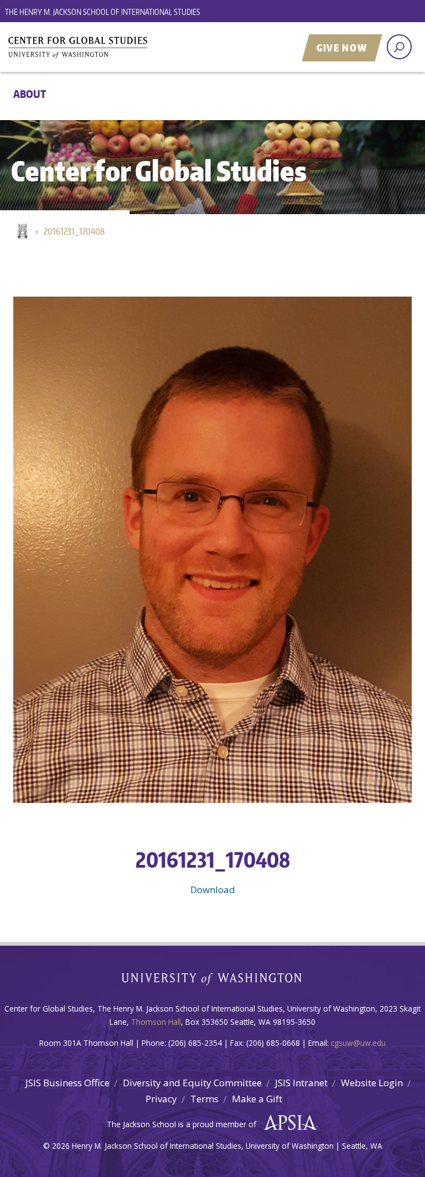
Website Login (372, 1082)
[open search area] (399, 46)
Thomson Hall (156, 1022)
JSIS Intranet (301, 1082)
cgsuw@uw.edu (358, 1043)
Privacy (161, 1098)
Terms (204, 1098)
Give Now (342, 48)
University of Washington (212, 981)
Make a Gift (257, 1098)
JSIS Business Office (67, 1082)
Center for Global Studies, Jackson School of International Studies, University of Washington (143, 48)
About (29, 94)
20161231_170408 (74, 231)
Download (212, 889)
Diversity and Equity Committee (192, 1082)
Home (21, 231)
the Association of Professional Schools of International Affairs (287, 1123)
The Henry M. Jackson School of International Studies (102, 12)
